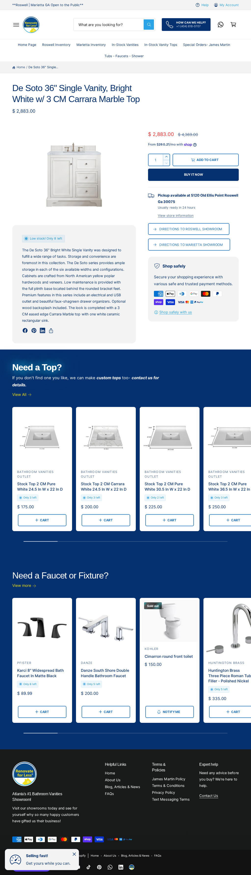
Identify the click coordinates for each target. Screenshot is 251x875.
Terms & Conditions (168, 785)
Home (21, 67)
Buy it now (193, 174)
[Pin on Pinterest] (34, 330)
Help (204, 5)
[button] (16, 24)
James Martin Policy (168, 779)
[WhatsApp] (220, 24)
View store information (175, 215)
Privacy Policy (163, 792)
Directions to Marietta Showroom (191, 245)
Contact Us (208, 796)
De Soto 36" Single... (43, 67)
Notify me (171, 712)
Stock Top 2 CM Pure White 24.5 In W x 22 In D (40, 487)
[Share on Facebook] (25, 330)
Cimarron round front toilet (169, 656)
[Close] (74, 854)
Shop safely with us (175, 312)
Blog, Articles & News (122, 787)
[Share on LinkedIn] (42, 330)
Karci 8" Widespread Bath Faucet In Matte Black (40, 673)
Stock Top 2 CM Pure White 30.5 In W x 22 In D (167, 487)
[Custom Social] (131, 867)
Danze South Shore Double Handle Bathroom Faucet (105, 673)
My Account (229, 5)
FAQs (109, 794)
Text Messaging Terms (170, 799)
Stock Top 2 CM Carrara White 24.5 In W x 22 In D (103, 487)
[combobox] (114, 24)
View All (19, 394)
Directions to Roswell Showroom (190, 229)
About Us (113, 780)
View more (21, 585)
